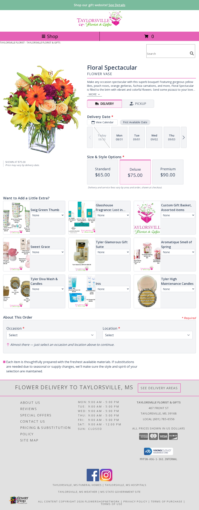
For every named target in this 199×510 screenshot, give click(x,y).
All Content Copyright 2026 (61, 501)
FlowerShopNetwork (102, 501)
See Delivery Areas (159, 388)
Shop (52, 36)
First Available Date (135, 122)
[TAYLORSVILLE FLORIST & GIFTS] (99, 26)
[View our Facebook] (93, 480)
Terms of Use (111, 504)
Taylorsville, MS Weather (77, 491)
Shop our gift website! (99, 5)
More (93, 94)
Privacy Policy (135, 501)
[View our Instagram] (106, 480)
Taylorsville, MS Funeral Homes (77, 485)
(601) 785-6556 (164, 419)
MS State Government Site (120, 491)
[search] (192, 53)
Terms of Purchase (166, 501)
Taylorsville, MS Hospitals (125, 485)
